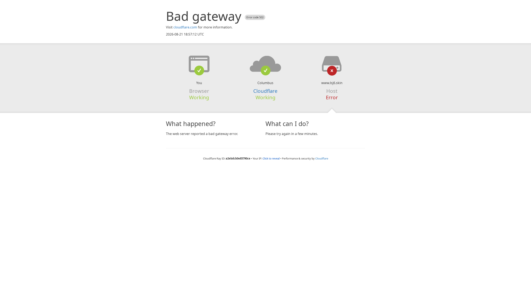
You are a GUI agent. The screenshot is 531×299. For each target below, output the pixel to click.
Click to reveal (271, 158)
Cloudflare (265, 90)
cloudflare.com (185, 27)
